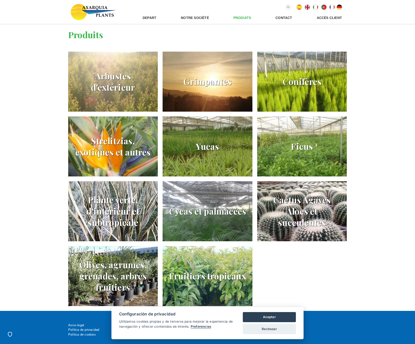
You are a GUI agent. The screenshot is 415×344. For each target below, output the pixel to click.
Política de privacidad (83, 330)
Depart (149, 18)
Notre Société (195, 18)
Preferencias (201, 326)
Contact (283, 18)
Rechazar (269, 329)
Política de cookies (82, 334)
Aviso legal (76, 325)
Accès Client (329, 18)
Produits (242, 18)
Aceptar (269, 317)
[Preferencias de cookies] (10, 334)
